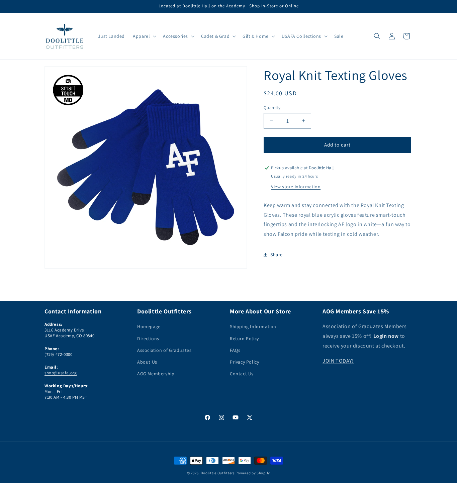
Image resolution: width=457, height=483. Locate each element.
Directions (148, 338)
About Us (147, 362)
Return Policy (244, 338)
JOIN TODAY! (338, 360)
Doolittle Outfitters (218, 473)
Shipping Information (253, 327)
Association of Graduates (164, 350)
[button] (144, 36)
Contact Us (242, 374)
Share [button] (276, 255)
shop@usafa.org (60, 373)
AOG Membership (155, 374)
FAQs (235, 350)
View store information (296, 187)
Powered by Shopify (253, 473)
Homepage (149, 327)
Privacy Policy (244, 362)
